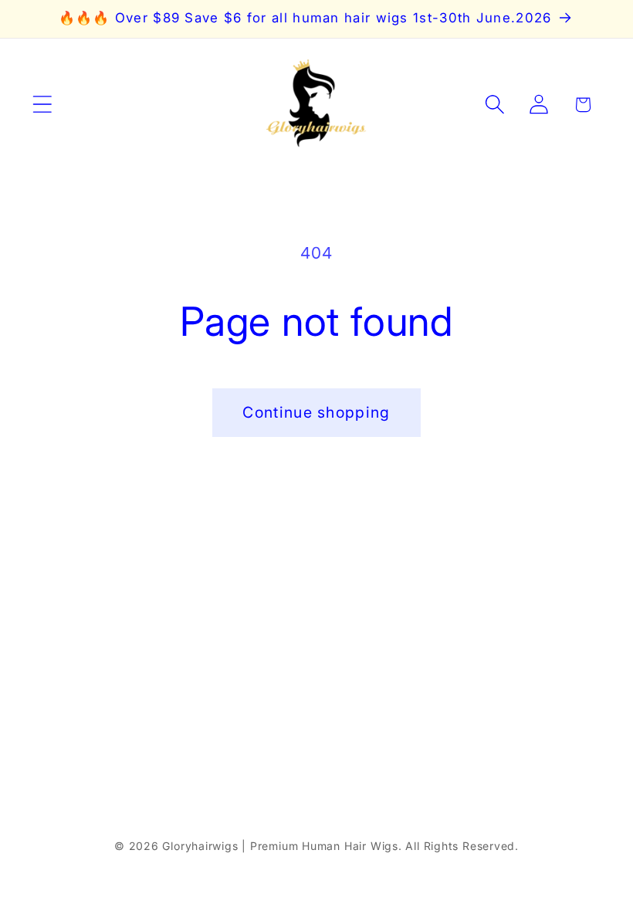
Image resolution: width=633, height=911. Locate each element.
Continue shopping (316, 412)
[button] (42, 105)
